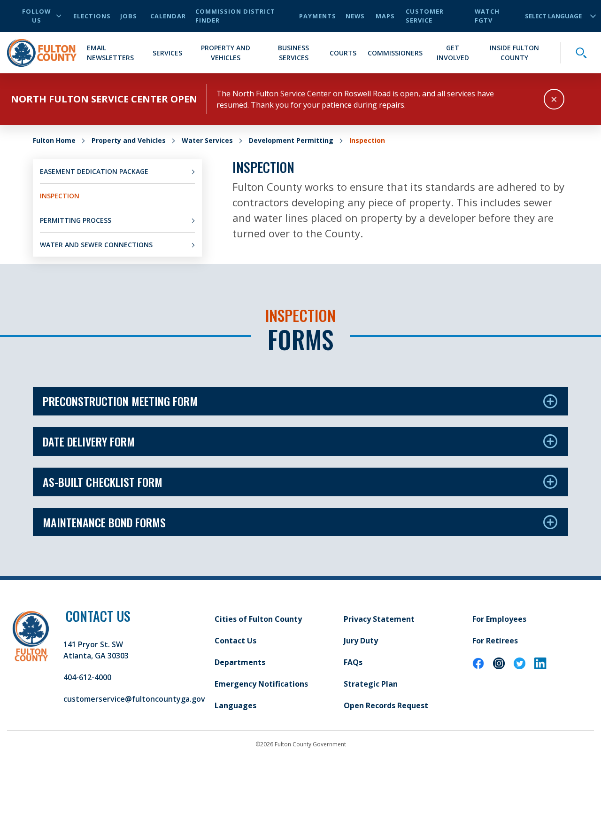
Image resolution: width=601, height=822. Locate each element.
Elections (92, 16)
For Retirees (495, 640)
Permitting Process (75, 220)
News (355, 16)
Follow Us (36, 15)
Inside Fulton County (514, 52)
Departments (240, 662)
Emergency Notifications (261, 684)
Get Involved (453, 52)
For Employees (499, 619)
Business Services (293, 52)
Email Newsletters (110, 52)
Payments (317, 16)
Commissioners (395, 52)
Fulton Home (54, 140)
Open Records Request (386, 705)
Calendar (168, 16)
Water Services (207, 140)
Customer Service (425, 15)
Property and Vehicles (225, 52)
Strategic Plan (371, 684)
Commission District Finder (235, 15)
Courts (343, 52)
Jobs (128, 16)
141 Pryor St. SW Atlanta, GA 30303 (96, 650)
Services (167, 52)
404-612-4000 (87, 677)
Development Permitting (291, 140)
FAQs (353, 662)
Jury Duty (361, 640)
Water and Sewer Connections (96, 244)
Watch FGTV (487, 15)
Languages (235, 705)
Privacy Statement (379, 619)
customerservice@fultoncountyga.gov (134, 699)
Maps (385, 16)
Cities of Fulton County (258, 619)
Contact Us (235, 640)
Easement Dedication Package (94, 171)
